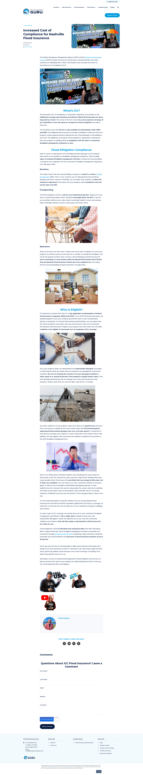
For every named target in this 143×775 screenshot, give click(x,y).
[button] (118, 7)
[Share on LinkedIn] (69, 643)
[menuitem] (112, 1)
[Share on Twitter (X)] (74, 643)
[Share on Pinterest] (78, 643)
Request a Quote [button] (112, 15)
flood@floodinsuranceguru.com (34, 751)
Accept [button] (98, 771)
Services (56, 7)
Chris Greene (28, 46)
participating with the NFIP (63, 534)
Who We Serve (66, 7)
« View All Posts (27, 25)
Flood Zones (91, 7)
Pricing (112, 7)
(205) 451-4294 (33, 747)
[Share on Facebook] (64, 643)
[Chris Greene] (49, 623)
